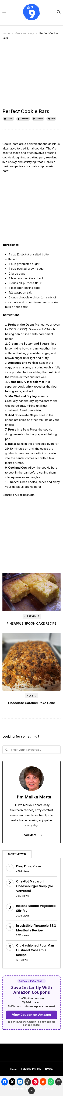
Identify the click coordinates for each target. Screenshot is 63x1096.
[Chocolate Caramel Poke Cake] (31, 662)
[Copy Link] (31, 1090)
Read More (29, 835)
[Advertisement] (31, 75)
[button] (4, 12)
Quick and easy (24, 33)
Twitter (10, 119)
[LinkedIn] (20, 1081)
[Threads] (27, 1081)
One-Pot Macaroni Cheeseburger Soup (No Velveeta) (34, 886)
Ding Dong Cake (28, 866)
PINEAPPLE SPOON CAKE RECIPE (32, 623)
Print (53, 119)
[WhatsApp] (51, 1081)
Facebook (25, 119)
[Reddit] (43, 1081)
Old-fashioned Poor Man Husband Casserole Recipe (35, 950)
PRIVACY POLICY (31, 1069)
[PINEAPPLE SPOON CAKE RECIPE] (31, 592)
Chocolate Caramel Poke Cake (31, 703)
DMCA (49, 1069)
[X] (12, 1081)
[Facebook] (4, 1081)
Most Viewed (17, 854)
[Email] (58, 1081)
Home (6, 33)
